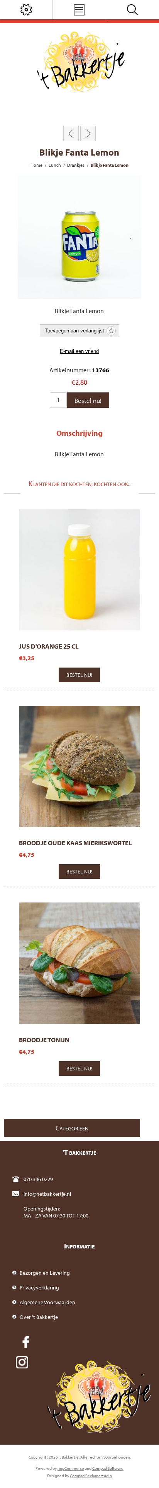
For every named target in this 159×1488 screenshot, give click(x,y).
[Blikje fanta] (71, 133)
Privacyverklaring (39, 1287)
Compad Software (107, 1468)
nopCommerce (71, 1468)
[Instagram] (22, 1362)
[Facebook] (26, 1342)
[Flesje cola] (88, 133)
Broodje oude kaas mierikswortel (75, 843)
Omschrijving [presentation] (79, 433)
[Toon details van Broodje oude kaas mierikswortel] (79, 766)
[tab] (79, 433)
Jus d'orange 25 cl (49, 646)
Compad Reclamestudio (91, 1475)
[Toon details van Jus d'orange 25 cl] (79, 569)
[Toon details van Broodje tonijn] (79, 963)
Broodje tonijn (44, 1040)
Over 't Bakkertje (39, 1316)
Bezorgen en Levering (45, 1272)
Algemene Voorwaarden (47, 1302)
